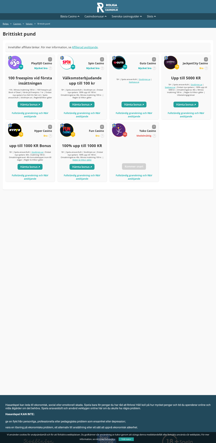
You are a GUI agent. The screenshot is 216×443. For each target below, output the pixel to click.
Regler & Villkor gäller (82, 160)
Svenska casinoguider (125, 16)
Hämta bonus (29, 104)
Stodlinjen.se (144, 79)
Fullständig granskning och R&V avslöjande (30, 114)
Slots (150, 16)
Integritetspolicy (107, 439)
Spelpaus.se (134, 82)
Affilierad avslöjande (85, 47)
